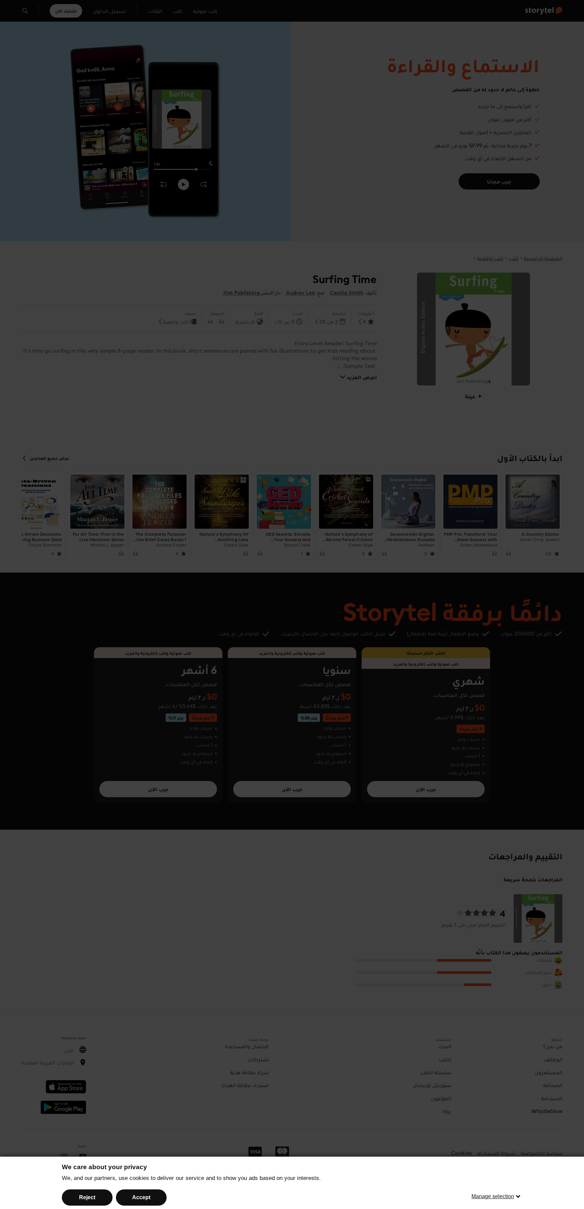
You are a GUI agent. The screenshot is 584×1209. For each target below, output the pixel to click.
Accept (141, 1197)
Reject (87, 1197)
